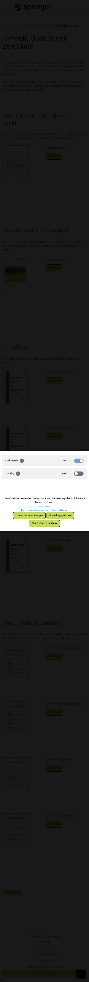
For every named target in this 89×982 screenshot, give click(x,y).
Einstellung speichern (60, 515)
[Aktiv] (79, 460)
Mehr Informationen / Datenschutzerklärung (44, 510)
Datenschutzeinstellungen (29, 515)
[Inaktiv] (79, 473)
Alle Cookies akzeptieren (44, 523)
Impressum (45, 506)
